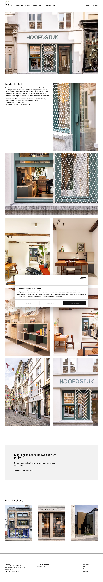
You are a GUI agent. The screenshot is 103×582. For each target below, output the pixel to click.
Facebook (86, 564)
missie (35, 5)
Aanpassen (50, 303)
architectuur (19, 5)
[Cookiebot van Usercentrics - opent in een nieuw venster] (79, 278)
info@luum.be (41, 566)
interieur (27, 5)
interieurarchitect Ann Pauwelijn (14, 102)
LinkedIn (85, 571)
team (40, 5)
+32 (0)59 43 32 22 (43, 564)
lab (54, 5)
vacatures (48, 5)
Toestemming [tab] (27, 283)
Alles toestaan (75, 303)
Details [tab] (52, 283)
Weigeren (28, 303)
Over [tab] (75, 283)
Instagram (86, 566)
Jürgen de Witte (25, 104)
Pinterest (86, 569)
